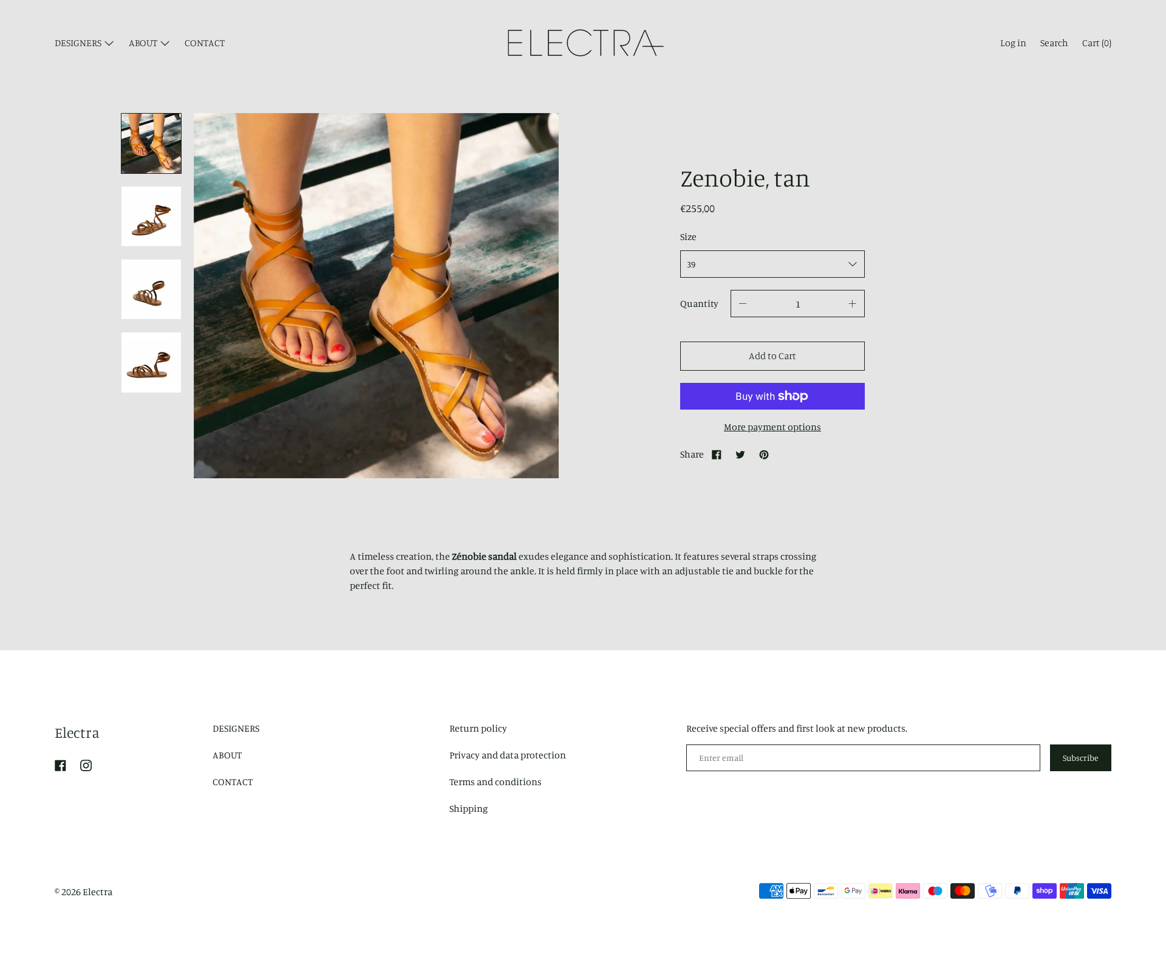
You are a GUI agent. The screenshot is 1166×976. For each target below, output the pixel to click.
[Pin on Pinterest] (764, 454)
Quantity (699, 303)
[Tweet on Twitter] (740, 454)
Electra (77, 732)
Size (688, 236)
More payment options (772, 427)
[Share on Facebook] (717, 454)
